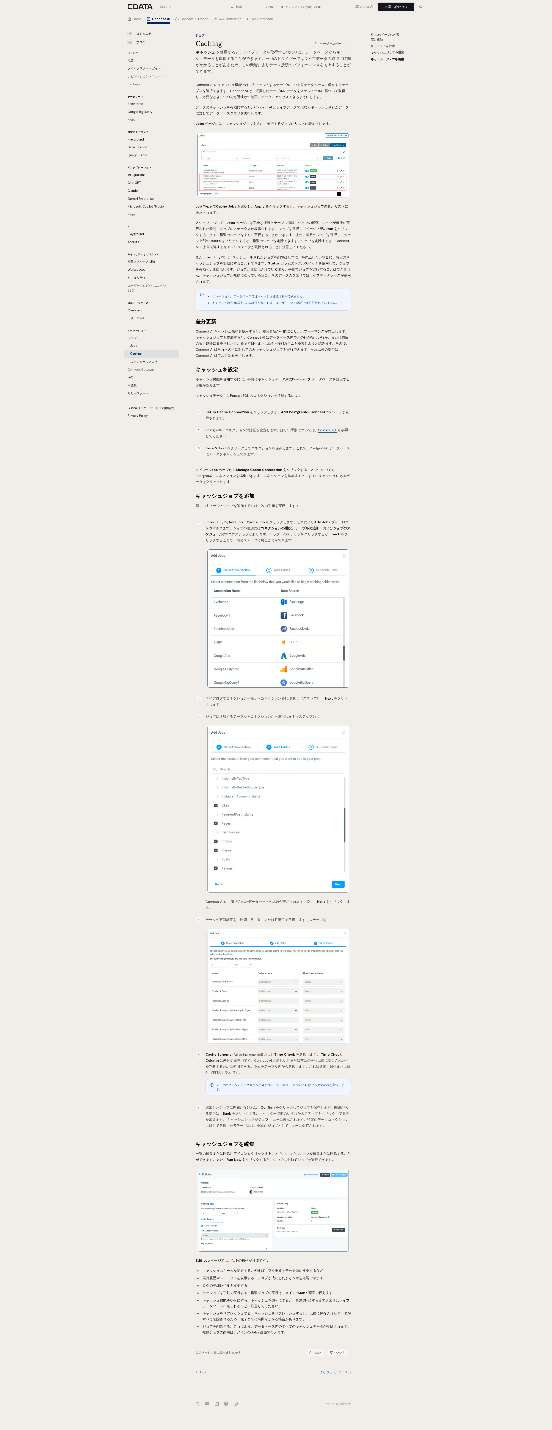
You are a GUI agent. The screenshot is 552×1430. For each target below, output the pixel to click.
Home (137, 19)
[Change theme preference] (420, 6)
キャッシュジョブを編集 (387, 59)
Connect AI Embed (194, 19)
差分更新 (377, 39)
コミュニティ (145, 34)
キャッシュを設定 (383, 46)
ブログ (140, 42)
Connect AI (161, 19)
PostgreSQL (327, 430)
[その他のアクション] (347, 43)
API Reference (262, 19)
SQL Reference (230, 19)
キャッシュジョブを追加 (387, 52)
